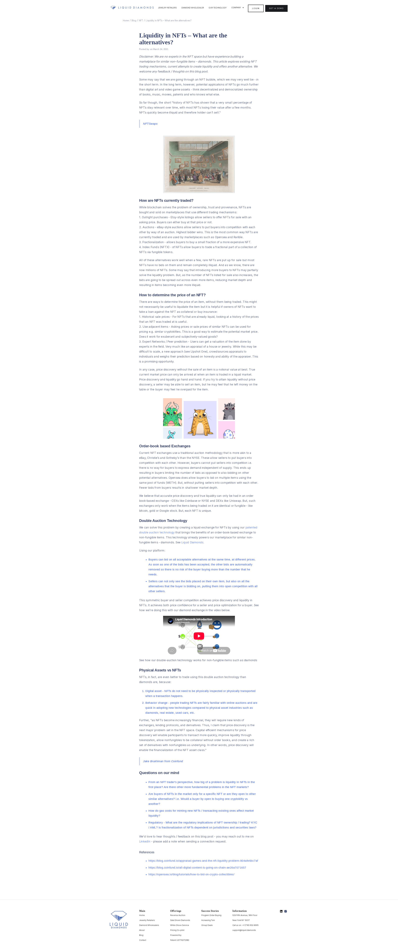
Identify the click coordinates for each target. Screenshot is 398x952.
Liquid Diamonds (192, 542)
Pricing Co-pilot (177, 930)
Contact (142, 940)
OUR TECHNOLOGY (218, 8)
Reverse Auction (177, 915)
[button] (238, 7)
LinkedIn (144, 841)
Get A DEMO (276, 8)
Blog (134, 20)
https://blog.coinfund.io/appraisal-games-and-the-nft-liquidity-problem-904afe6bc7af (203, 860)
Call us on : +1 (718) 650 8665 (245, 925)
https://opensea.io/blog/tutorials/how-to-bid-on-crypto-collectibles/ (191, 874)
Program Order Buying (211, 915)
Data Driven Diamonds (180, 920)
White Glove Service (179, 925)
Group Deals (207, 925)
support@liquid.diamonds (244, 930)
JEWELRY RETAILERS (167, 8)
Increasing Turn (208, 920)
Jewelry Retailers (147, 920)
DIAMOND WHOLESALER (192, 8)
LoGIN (255, 8)
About (142, 930)
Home (126, 20)
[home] (132, 7)
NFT (141, 20)
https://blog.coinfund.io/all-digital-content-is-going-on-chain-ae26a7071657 (197, 867)
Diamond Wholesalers (149, 925)
